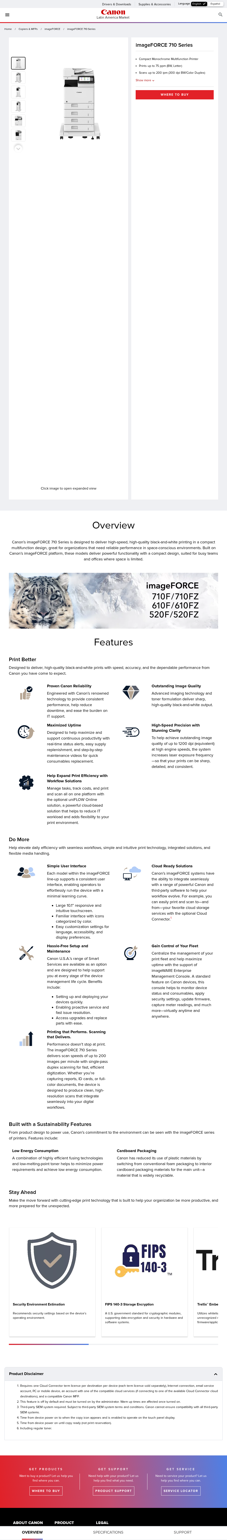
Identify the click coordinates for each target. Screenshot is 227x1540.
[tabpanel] (113, 976)
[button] (19, 77)
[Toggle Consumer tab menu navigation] (5, 14)
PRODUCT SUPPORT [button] (113, 1491)
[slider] (49, 1344)
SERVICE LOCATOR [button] (181, 1491)
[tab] (32, 1533)
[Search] (220, 15)
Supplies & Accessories (155, 4)
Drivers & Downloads (116, 4)
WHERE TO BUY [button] (175, 95)
